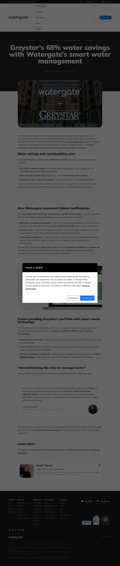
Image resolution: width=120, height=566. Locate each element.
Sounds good (87, 298)
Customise (72, 298)
